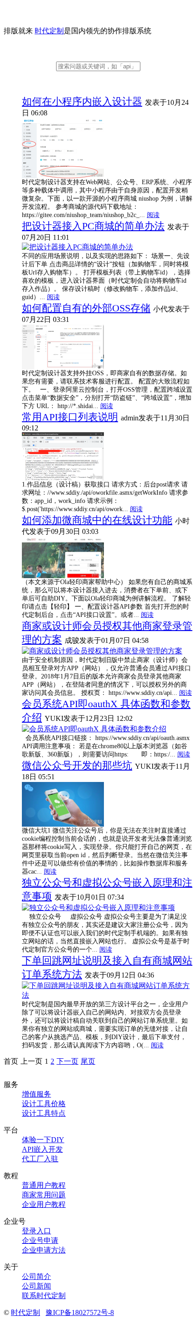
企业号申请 (40, 1240)
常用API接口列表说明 (70, 417)
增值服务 (36, 1094)
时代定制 (49, 31)
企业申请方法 (44, 1250)
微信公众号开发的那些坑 (77, 765)
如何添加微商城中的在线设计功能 (97, 520)
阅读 (153, 215)
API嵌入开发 (42, 1149)
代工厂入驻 (40, 1159)
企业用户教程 (44, 1204)
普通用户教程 (44, 1185)
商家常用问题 (44, 1195)
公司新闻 (36, 1286)
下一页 (67, 1061)
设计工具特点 (44, 1113)
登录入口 (36, 1231)
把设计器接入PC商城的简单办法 (93, 226)
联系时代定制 (44, 1295)
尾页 (88, 1061)
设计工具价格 (44, 1104)
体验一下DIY (43, 1140)
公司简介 (36, 1276)
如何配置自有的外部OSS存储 (86, 308)
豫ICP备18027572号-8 (80, 1312)
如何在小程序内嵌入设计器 (82, 101)
